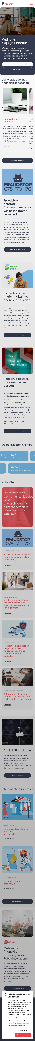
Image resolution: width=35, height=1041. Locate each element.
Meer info (22, 1025)
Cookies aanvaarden (23, 1035)
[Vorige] (2, 107)
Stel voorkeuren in (23, 1030)
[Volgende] (32, 107)
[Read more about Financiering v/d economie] (15, 119)
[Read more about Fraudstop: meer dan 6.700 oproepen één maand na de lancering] (17, 549)
